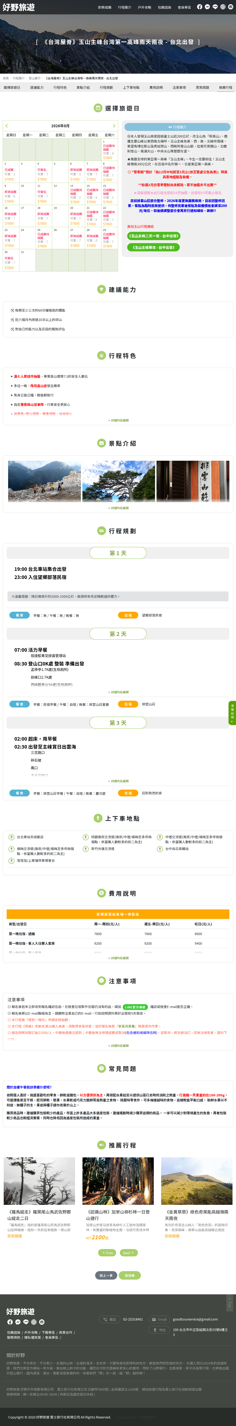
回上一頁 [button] (106, 1275)
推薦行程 (225, 87)
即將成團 (104, 7)
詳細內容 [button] (117, 420)
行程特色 (60, 87)
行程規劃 (106, 87)
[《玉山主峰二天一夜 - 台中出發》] (153, 235)
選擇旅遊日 (12, 87)
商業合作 (65, 1332)
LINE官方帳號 (135, 1007)
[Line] (215, 7)
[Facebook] (199, 7)
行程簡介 (124, 7)
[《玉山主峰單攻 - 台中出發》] (153, 246)
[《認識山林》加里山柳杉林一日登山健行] (118, 1181)
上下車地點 (131, 87)
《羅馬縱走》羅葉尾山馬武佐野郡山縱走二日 (39, 1215)
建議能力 (37, 87)
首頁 (6, 78)
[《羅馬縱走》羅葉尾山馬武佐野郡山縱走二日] (39, 1181)
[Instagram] (222, 7)
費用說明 (156, 87)
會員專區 (184, 7)
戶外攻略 (144, 7)
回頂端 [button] (130, 1275)
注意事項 (179, 87)
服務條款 (13, 1337)
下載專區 (48, 1332)
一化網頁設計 (147, 1417)
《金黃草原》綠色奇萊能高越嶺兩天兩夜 (196, 1215)
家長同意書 (126, 1026)
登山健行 (35, 78)
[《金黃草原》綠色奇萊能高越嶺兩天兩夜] (196, 1181)
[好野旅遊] (19, 7)
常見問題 (202, 87)
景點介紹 (83, 87)
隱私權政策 (32, 1337)
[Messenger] (207, 7)
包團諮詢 (164, 7)
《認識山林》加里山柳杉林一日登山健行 (118, 1215)
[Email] (230, 7)
